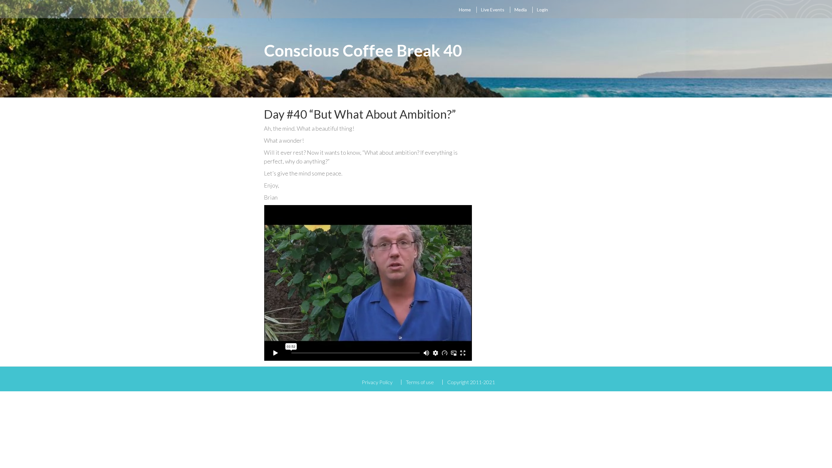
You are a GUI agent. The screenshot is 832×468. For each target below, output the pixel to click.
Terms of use (420, 382)
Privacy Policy (377, 382)
